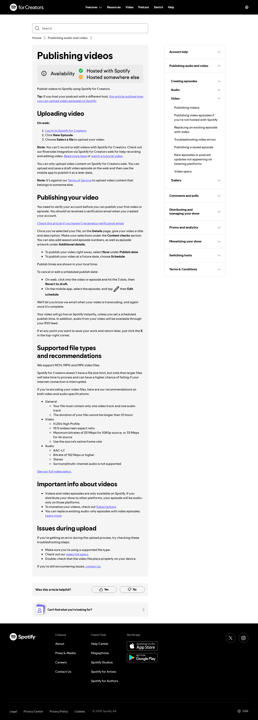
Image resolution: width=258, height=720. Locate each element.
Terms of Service (80, 180)
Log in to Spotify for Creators (65, 130)
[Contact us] (142, 610)
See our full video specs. (54, 471)
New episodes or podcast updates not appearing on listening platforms (193, 159)
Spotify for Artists (103, 671)
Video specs (183, 171)
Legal (13, 711)
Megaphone (100, 653)
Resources (114, 7)
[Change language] (246, 7)
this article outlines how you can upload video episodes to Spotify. (90, 98)
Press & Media (65, 653)
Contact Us (63, 671)
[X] (230, 638)
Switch (158, 7)
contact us (92, 566)
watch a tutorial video (107, 156)
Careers (61, 662)
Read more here (75, 156)
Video (129, 7)
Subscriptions (106, 506)
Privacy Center (33, 711)
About (59, 643)
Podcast (143, 7)
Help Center (99, 643)
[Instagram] (243, 638)
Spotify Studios (102, 662)
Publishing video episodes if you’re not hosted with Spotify (195, 117)
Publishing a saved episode (193, 147)
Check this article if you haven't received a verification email (80, 223)
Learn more (53, 515)
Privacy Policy (59, 711)
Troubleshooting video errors (195, 139)
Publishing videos (186, 107)
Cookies (80, 711)
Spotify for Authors (104, 681)
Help (171, 7)
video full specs (77, 554)
